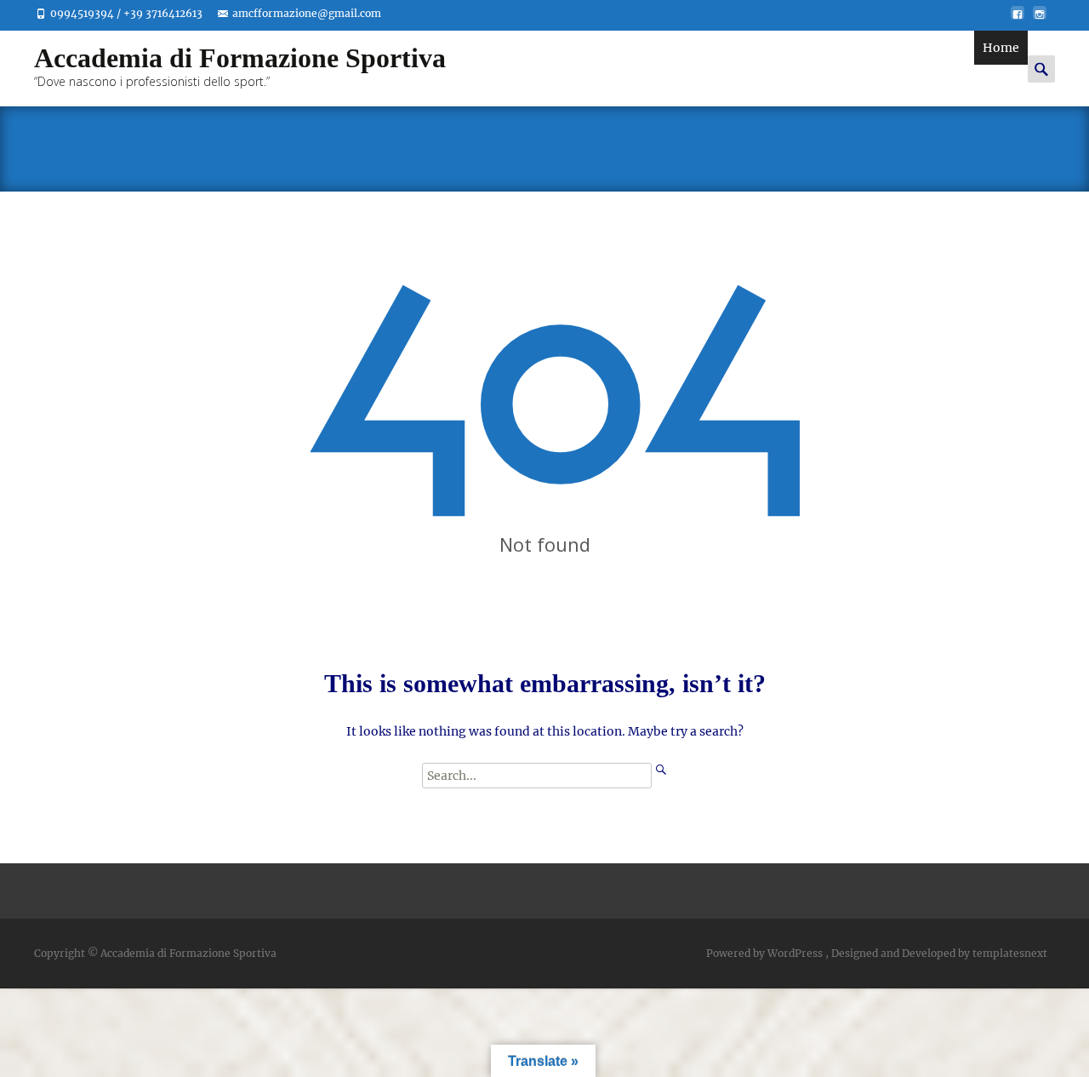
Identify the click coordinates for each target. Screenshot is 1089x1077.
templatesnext (1009, 953)
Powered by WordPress (765, 953)
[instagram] (1039, 19)
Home (1001, 47)
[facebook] (1017, 19)
